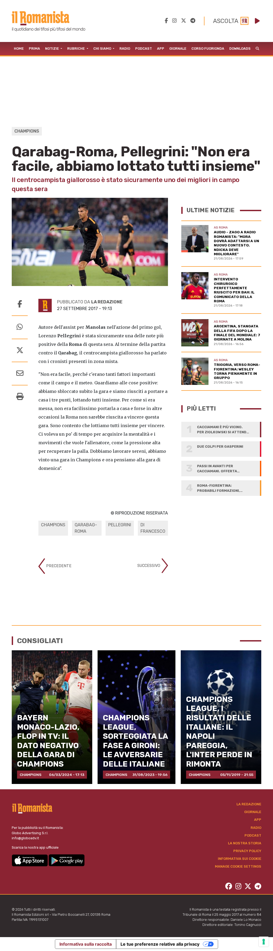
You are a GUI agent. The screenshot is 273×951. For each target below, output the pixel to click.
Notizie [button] (52, 49)
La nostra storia (244, 843)
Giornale (177, 49)
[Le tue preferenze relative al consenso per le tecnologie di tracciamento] (264, 942)
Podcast (143, 49)
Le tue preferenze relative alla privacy (160, 944)
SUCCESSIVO (149, 565)
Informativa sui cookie (239, 859)
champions (53, 524)
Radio (124, 49)
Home (19, 49)
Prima (34, 49)
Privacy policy (247, 851)
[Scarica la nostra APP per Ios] (30, 860)
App (160, 49)
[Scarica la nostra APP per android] (67, 860)
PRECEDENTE (58, 565)
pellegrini (119, 524)
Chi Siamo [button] (102, 49)
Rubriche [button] (76, 49)
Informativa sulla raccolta (85, 944)
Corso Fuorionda (207, 49)
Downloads (240, 49)
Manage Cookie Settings (238, 866)
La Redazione (248, 804)
